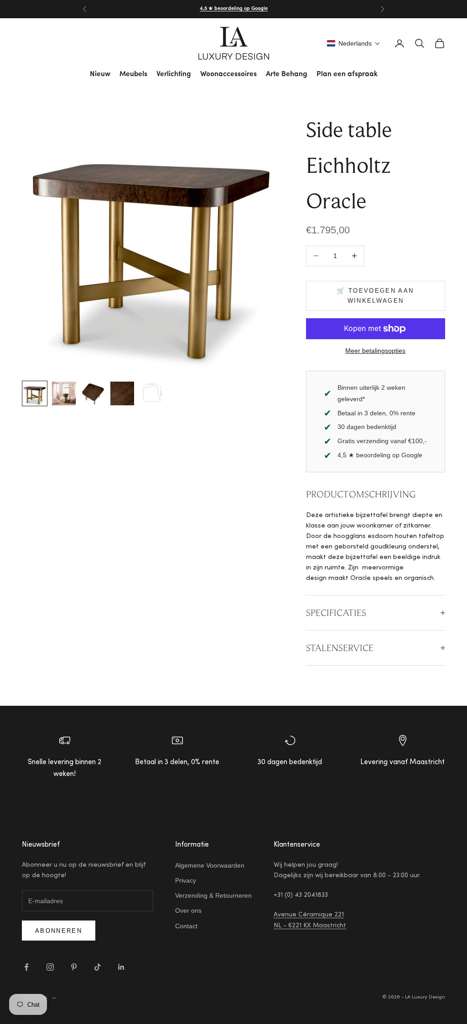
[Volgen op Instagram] (50, 967)
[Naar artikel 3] (93, 393)
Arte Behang (286, 74)
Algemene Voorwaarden (209, 865)
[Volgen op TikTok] (97, 967)
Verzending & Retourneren (213, 895)
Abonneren (58, 930)
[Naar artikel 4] (122, 393)
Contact (186, 926)
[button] (353, 43)
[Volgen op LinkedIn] (121, 967)
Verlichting (173, 74)
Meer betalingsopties (375, 350)
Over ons (188, 910)
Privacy (185, 880)
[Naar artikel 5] (151, 393)
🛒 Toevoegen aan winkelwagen (375, 295)
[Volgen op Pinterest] (73, 967)
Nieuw (100, 74)
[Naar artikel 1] (34, 393)
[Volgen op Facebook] (26, 967)
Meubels (133, 74)
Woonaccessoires (228, 74)
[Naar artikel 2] (64, 393)
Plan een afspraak (347, 74)
